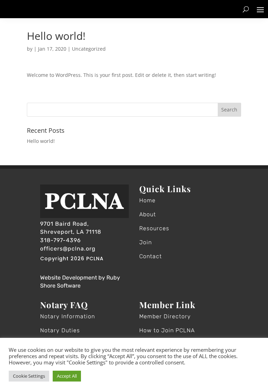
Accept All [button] (67, 376)
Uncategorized (89, 48)
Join (145, 242)
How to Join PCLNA (167, 330)
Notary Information (67, 316)
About (147, 214)
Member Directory (165, 316)
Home (147, 200)
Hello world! (41, 141)
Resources (154, 228)
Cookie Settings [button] (29, 376)
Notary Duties (60, 330)
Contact (150, 256)
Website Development (68, 277)
